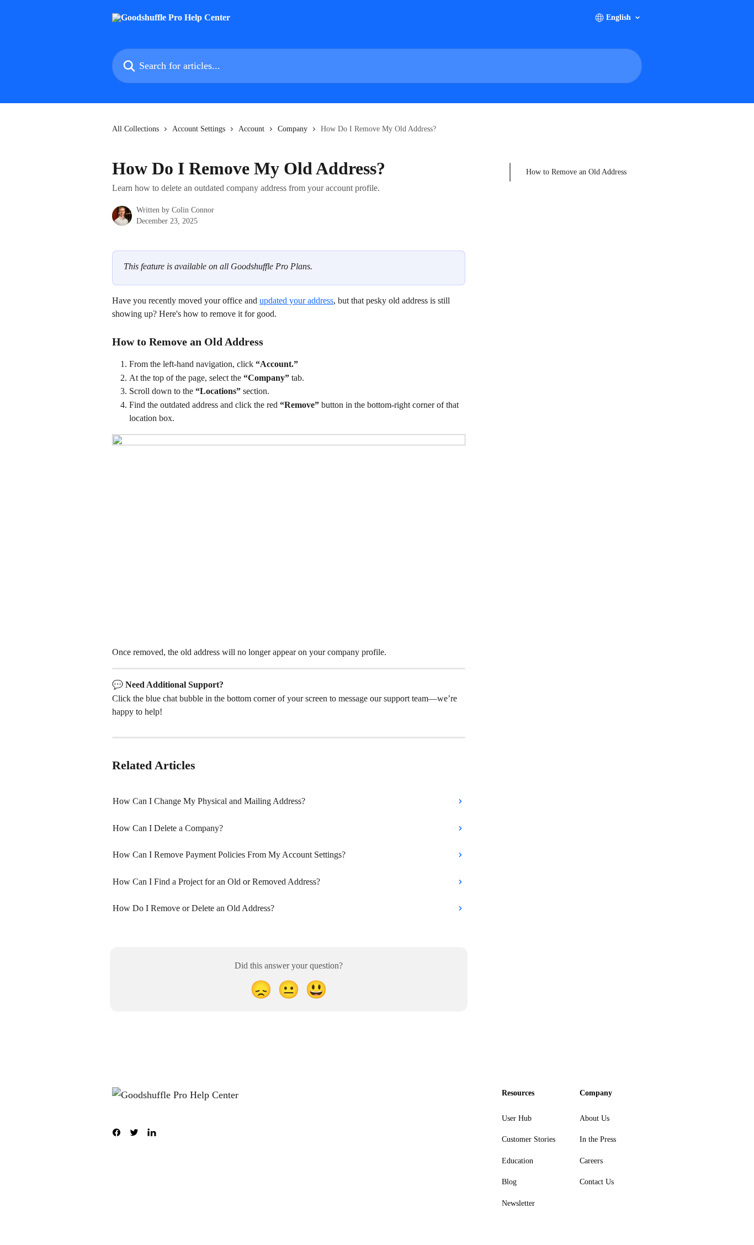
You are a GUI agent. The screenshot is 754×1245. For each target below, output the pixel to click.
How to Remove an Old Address (576, 172)
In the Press (598, 1139)
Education (517, 1161)
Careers (591, 1161)
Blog (509, 1182)
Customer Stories (528, 1139)
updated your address (296, 300)
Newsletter (518, 1203)
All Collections (135, 129)
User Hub (517, 1118)
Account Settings (198, 129)
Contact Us (597, 1182)
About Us (594, 1118)
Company (292, 129)
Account (251, 129)
